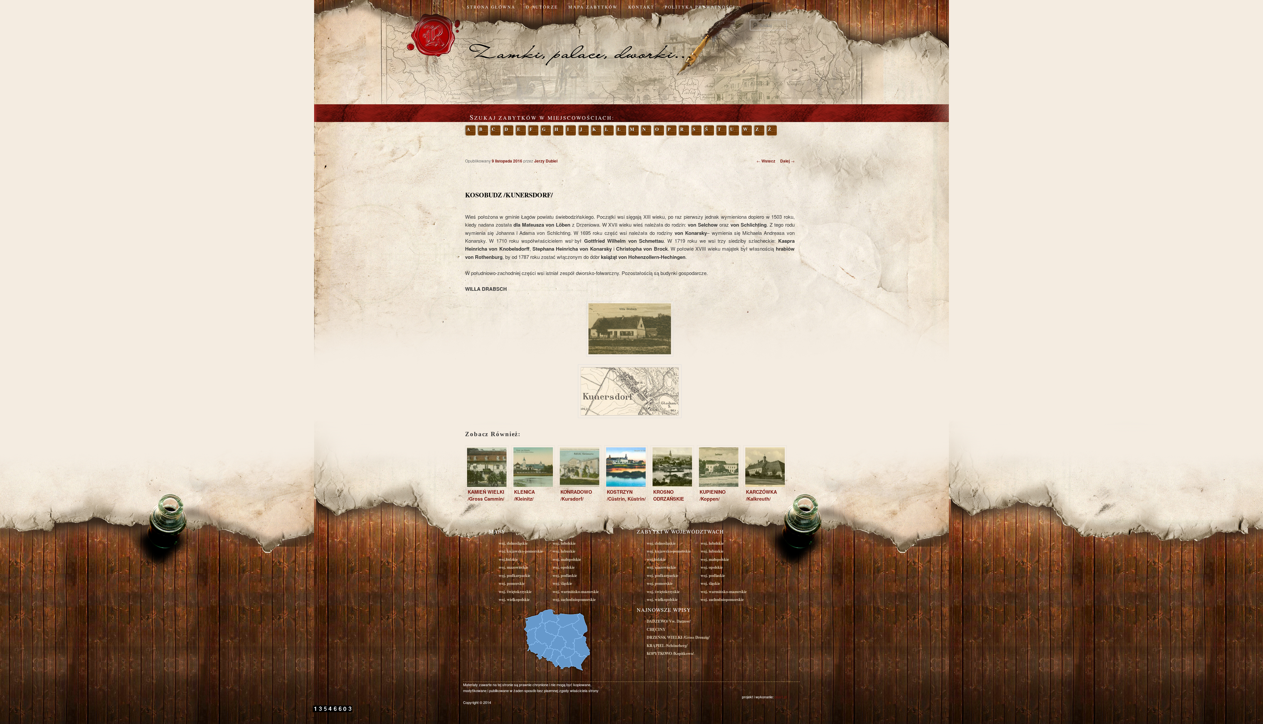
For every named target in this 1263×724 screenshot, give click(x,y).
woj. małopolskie (567, 559)
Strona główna (491, 7)
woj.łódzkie (508, 559)
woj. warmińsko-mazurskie (576, 591)
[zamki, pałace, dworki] (631, 40)
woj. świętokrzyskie (515, 591)
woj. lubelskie (564, 543)
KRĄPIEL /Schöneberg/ (667, 645)
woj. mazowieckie (513, 567)
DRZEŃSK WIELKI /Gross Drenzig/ (678, 637)
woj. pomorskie (512, 583)
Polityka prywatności (700, 7)
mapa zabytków (593, 7)
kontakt (641, 7)
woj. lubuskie (564, 551)
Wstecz (765, 161)
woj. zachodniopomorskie (574, 599)
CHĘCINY (656, 629)
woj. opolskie (564, 567)
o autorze (542, 7)
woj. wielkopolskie (514, 599)
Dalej (787, 161)
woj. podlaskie (565, 575)
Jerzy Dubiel (545, 161)
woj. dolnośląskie (513, 543)
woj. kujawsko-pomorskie (521, 551)
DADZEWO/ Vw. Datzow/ (668, 621)
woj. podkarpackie (514, 575)
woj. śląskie (562, 583)
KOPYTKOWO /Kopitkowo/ (670, 653)
